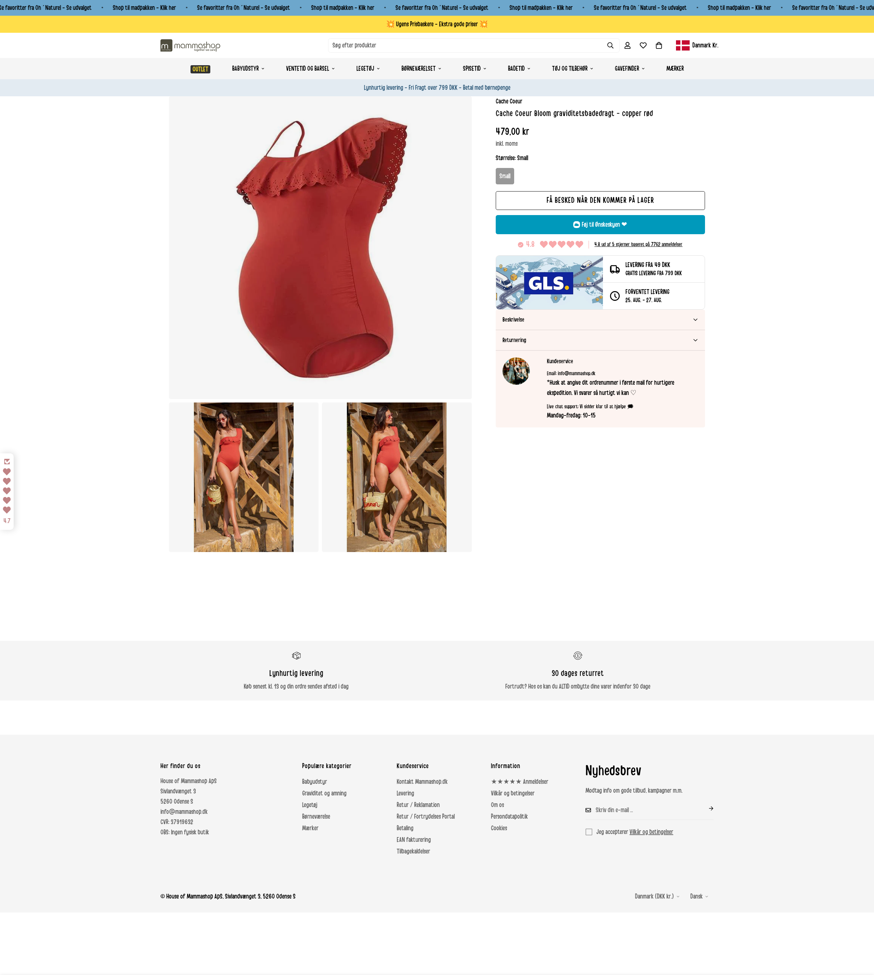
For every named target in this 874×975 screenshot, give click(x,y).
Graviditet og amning (324, 793)
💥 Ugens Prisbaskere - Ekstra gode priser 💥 (437, 24)
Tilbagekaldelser (413, 851)
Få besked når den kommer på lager (600, 200)
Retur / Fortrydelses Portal (426, 816)
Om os (497, 805)
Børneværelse (316, 816)
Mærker (675, 68)
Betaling (405, 828)
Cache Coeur (509, 101)
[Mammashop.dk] (190, 45)
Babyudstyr (245, 68)
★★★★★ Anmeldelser (519, 781)
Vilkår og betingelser (513, 793)
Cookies (499, 828)
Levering (405, 793)
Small (504, 176)
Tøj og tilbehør (570, 68)
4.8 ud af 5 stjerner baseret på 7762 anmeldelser (638, 244)
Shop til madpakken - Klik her (144, 7)
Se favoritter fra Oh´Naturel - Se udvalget (243, 7)
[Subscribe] (706, 808)
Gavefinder (627, 68)
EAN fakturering (414, 839)
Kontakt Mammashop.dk (422, 781)
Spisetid (472, 68)
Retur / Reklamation (418, 805)
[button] (659, 45)
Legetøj (365, 68)
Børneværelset (418, 68)
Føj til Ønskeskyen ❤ (604, 224)
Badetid (516, 68)
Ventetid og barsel (307, 68)
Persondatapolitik (509, 816)
